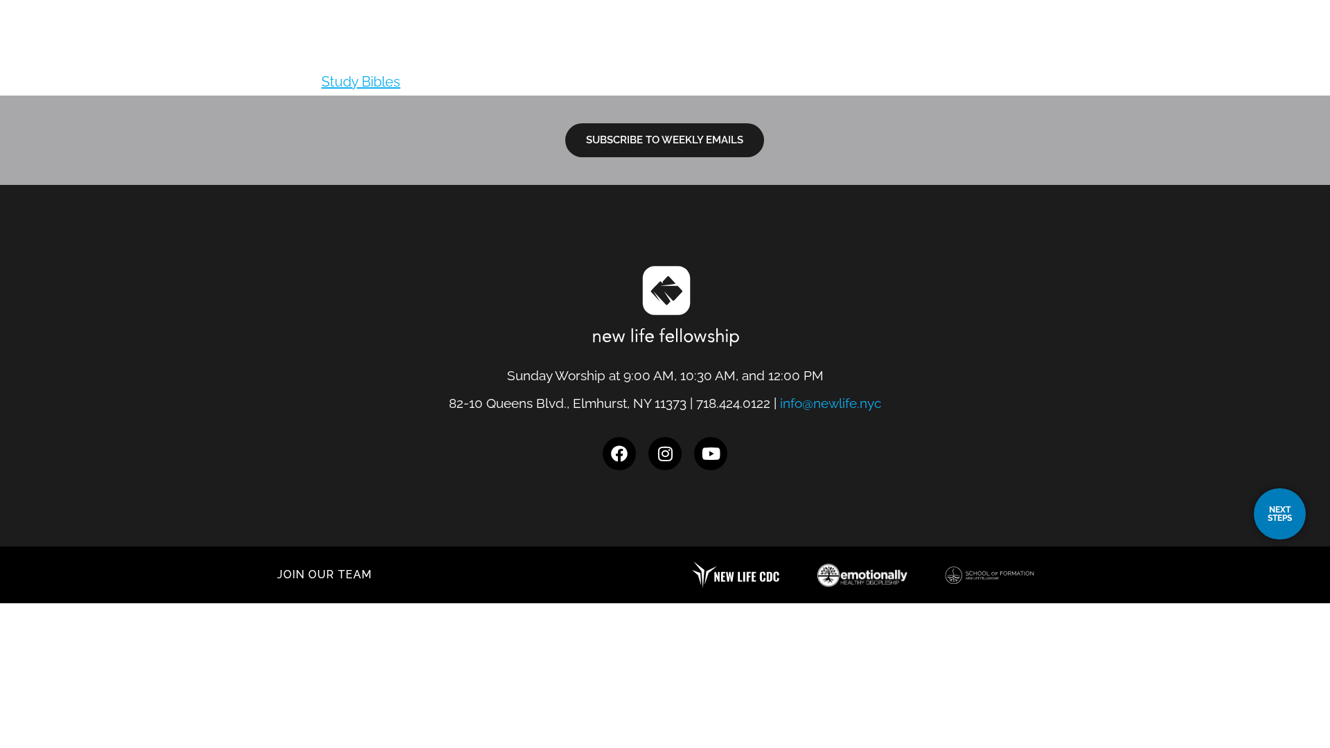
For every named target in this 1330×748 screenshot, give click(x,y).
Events (1136, 52)
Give (1201, 52)
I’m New (873, 52)
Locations (789, 52)
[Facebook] (619, 453)
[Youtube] (710, 453)
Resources (1052, 52)
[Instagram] (665, 453)
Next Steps (957, 52)
